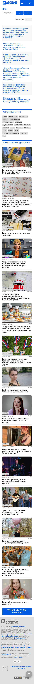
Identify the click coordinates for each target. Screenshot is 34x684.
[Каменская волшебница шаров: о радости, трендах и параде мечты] (17, 527)
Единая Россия (13, 116)
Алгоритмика (7, 321)
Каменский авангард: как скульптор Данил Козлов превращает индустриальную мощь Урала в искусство (15, 572)
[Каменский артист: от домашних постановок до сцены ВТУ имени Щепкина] (17, 466)
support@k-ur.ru (18, 657)
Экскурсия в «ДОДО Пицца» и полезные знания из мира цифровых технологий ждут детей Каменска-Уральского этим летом (16, 329)
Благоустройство (15, 119)
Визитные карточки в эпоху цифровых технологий (16, 234)
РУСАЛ (16, 130)
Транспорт (27, 125)
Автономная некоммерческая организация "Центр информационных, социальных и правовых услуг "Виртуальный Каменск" (16, 635)
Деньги (11, 130)
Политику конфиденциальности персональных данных (16, 646)
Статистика (19, 122)
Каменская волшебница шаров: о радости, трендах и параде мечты (15, 542)
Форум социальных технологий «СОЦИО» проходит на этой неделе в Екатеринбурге (14, 46)
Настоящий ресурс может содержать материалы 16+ (21, 667)
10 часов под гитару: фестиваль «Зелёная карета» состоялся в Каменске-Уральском (14, 512)
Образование (18, 125)
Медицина (28, 127)
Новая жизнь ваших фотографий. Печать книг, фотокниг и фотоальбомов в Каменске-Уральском (16, 172)
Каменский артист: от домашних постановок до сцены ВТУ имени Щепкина (14, 482)
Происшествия (24, 116)
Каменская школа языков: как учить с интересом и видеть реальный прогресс (15, 420)
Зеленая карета (8, 504)
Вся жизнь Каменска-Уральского (17, 611)
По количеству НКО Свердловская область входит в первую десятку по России (16, 100)
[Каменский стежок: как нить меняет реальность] (17, 588)
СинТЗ (5, 116)
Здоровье (19, 127)
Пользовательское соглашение (12, 646)
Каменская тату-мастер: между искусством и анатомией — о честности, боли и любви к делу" (16, 451)
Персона (6, 119)
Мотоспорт (24, 133)
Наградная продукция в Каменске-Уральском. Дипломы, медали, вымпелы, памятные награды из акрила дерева (17, 362)
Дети (5, 130)
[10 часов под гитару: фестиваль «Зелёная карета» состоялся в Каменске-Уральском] (17, 497)
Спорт (13, 127)
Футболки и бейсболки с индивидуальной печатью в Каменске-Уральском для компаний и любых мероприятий (16, 297)
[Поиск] (20, 13)
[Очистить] (28, 13)
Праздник (6, 127)
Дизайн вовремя (8, 125)
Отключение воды (8, 122)
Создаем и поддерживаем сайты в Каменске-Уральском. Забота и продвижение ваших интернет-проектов (14, 265)
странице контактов (19, 638)
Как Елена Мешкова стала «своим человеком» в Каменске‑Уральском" (15, 391)
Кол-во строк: (20, 19)
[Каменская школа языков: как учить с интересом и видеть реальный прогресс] (17, 405)
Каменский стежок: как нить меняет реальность (15, 603)
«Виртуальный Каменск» (18, 626)
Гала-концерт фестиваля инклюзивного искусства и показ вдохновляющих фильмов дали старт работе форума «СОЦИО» (15, 88)
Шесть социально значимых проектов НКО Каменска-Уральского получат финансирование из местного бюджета (16, 58)
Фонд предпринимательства (11, 133)
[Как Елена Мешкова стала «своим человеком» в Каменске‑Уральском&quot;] (17, 376)
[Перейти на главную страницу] (10, 3)
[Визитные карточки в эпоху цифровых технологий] (17, 219)
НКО (5, 136)
